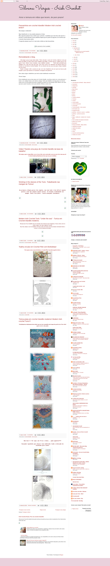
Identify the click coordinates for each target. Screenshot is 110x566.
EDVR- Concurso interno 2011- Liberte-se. (81, 469)
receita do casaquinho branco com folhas (81, 413)
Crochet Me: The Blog (78, 500)
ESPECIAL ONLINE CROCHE (79, 307)
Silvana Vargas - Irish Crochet (49, 8)
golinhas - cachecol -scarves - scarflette (81, 112)
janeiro (75, 61)
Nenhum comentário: (32, 505)
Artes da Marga (76, 367)
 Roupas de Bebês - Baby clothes (81, 82)
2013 (74, 67)
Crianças (74, 99)
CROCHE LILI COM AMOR (79, 266)
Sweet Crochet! (75, 181)
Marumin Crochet (77, 376)
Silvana (82, 25)
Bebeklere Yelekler (76, 437)
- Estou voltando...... (77, 395)
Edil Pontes (75, 441)
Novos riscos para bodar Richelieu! (80, 385)
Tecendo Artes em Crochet (79, 281)
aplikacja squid (76, 348)
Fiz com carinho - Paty (78, 498)
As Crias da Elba (76, 357)
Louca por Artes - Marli (78, 493)
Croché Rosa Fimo (77, 298)
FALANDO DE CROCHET (78, 337)
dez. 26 (76, 55)
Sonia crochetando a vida (78, 361)
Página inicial (43, 509)
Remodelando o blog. (27, 57)
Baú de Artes (76, 481)
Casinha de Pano (77, 302)
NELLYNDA (75, 371)
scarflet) (74, 129)
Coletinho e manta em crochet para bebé (81, 324)
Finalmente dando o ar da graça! (79, 448)
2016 (74, 46)
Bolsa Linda (75, 267)
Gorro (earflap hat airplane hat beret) (80, 119)
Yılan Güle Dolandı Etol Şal (78, 319)
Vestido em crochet (76, 134)
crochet (74, 100)
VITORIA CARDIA (77, 332)
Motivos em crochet (76, 121)
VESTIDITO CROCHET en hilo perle (80, 353)
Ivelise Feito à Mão (77, 327)
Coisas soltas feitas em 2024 (78, 273)
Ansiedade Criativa (77, 347)
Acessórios (74, 84)
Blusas (73, 92)
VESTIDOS (75, 422)
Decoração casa (75, 108)
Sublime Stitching (77, 472)
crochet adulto (75, 102)
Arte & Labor (76, 293)
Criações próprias (76, 97)
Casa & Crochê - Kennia (78, 467)
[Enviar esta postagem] (38, 50)
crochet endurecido (76, 103)
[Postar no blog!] (42, 51)
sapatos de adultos (76, 128)
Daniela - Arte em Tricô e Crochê (80, 432)
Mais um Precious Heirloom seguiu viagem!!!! (36, 540)
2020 (74, 40)
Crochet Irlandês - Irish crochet (31, 52)
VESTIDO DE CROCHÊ (77, 308)
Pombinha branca (76, 358)
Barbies (74, 90)
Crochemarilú (76, 496)
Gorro (73, 115)
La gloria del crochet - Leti (79, 286)
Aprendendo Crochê (77, 426)
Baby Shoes (75, 89)
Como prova (75, 433)
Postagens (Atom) (26, 512)
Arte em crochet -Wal (78, 289)
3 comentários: (30, 177)
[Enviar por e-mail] (40, 51)
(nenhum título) (24, 535)
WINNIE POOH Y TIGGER (78, 372)
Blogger (61, 554)
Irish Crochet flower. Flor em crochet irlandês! (31, 516)
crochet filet (27, 314)
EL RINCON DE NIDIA (78, 352)
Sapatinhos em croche (77, 390)
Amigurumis (75, 85)
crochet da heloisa (77, 389)
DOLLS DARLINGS (77, 479)
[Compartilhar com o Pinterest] (46, 51)
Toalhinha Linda (76, 282)
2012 (74, 69)
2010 (74, 72)
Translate (82, 158)
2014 (74, 65)
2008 (74, 76)
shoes (73, 131)
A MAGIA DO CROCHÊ (78, 276)
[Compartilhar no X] (43, 51)
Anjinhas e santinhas (77, 303)
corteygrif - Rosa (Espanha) (79, 312)
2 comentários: (30, 240)
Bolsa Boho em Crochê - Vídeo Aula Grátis (81, 277)
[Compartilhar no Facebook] (45, 51)
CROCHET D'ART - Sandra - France (81, 250)
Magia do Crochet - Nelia (78, 322)
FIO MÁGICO (76, 421)
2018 (74, 42)
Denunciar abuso (76, 138)
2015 (74, 63)
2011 (74, 71)
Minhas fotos (75, 299)
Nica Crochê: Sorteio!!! (77, 442)
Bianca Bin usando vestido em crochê (80, 399)
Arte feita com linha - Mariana (79, 491)
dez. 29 (76, 49)
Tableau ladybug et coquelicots (79, 251)
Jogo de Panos (76, 454)
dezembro (76, 48)
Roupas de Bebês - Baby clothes (79, 124)
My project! (74, 123)
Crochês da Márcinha (78, 343)
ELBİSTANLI (75, 318)
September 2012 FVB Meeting (78, 464)
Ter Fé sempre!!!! (76, 344)
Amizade (74, 87)
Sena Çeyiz (75, 436)
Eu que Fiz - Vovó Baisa (78, 246)
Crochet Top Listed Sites (78, 477)
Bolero (73, 94)
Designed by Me (75, 110)
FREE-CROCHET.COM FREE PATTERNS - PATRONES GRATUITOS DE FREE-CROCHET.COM (81, 378)
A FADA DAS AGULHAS (78, 398)
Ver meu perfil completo (76, 35)
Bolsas (73, 95)
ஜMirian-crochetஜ (77, 458)
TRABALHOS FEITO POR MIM (79, 333)
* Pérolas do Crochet (77, 260)
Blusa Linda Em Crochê (77, 328)
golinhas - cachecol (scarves (78, 113)
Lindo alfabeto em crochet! (32, 527)
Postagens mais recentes (24, 509)
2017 (74, 44)
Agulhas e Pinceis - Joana (79, 255)
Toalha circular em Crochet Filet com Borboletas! (37, 247)
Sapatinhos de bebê (76, 126)
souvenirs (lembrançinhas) (78, 133)
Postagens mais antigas (60, 509)
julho (75, 57)
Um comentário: (32, 50)
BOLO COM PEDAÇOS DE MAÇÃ (79, 256)
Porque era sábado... (77, 473)
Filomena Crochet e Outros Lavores (81, 393)
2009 (74, 74)
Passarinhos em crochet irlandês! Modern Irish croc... (82, 52)
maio (75, 59)
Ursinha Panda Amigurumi (78, 294)
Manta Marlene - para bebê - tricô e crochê (81, 247)
